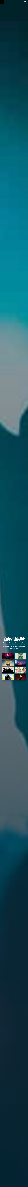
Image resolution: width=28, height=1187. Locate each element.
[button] (2, 2)
